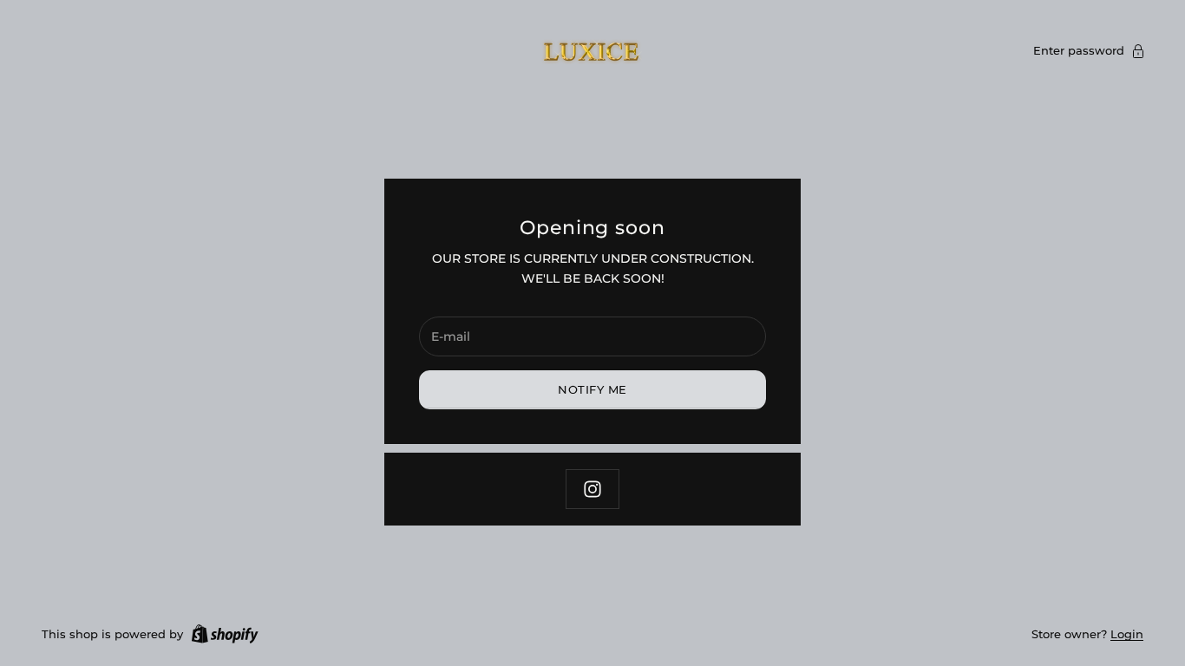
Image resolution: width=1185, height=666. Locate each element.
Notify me (592, 389)
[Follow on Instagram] (592, 489)
